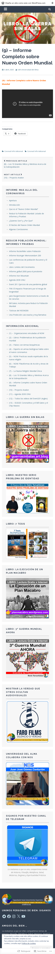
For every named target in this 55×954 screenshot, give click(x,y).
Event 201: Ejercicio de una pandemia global (28, 284)
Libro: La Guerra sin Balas (27, 26)
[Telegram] (4, 916)
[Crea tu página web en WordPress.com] (27, 3)
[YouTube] (23, 916)
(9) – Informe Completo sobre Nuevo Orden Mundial (27, 56)
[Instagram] (14, 916)
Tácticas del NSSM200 (18, 310)
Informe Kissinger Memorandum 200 (25, 255)
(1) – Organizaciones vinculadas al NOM (26, 333)
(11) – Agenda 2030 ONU (20, 394)
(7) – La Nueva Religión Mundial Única (25, 371)
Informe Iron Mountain (19, 275)
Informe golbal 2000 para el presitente (25, 271)
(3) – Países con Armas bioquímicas (24, 345)
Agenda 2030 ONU (17, 280)
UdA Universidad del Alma (27, 69)
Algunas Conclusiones (18, 229)
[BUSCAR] (49, 9)
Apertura (13, 200)
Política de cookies (29, 943)
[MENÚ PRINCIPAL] (5, 9)
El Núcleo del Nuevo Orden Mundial (24, 225)
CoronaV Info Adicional (13, 151)
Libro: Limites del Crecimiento (22, 267)
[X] (18, 916)
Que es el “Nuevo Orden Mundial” (23, 209)
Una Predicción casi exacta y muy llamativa (27, 315)
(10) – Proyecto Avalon (14, 176)
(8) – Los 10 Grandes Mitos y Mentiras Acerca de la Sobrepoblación (25, 164)
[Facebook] (9, 916)
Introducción (14, 205)
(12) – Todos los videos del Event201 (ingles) (28, 398)
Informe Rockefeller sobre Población (25, 251)
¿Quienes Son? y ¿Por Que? (21, 220)
